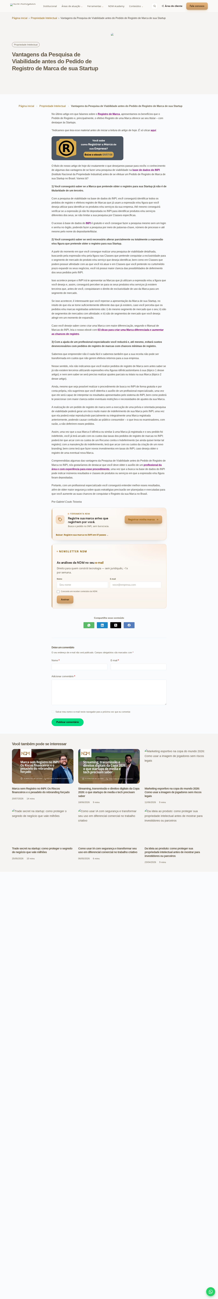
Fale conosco (197, 5)
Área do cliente (173, 5)
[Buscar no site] (154, 6)
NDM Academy (116, 6)
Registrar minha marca (141, 519)
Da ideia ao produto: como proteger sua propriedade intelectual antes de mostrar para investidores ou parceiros (172, 852)
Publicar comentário (67, 722)
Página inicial (19, 18)
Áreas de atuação (72, 6)
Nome (56, 660)
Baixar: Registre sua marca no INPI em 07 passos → (82, 534)
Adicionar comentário (63, 676)
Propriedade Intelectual (44, 18)
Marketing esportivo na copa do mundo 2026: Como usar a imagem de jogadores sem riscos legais (173, 792)
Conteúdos (136, 6)
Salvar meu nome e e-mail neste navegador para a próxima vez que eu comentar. (93, 712)
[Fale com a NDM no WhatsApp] (210, 1291)
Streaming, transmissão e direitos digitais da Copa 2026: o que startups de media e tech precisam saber (108, 792)
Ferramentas (95, 6)
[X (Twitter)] (115, 625)
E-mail (115, 660)
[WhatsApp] (88, 625)
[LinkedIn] (102, 625)
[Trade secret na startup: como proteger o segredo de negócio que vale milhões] (42, 826)
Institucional (50, 6)
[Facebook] (129, 625)
